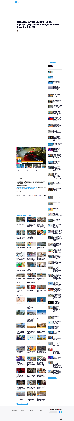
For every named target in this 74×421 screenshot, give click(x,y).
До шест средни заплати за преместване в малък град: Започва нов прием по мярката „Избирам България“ (31, 331)
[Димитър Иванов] (17, 31)
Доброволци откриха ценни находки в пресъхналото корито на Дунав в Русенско (20, 398)
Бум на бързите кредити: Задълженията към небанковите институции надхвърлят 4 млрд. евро (20, 387)
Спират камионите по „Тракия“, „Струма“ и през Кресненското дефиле (41, 352)
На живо (22, 409)
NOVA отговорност (40, 409)
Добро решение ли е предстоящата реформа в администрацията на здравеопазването (31, 363)
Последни (13, 409)
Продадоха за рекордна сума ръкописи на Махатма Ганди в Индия (57, 132)
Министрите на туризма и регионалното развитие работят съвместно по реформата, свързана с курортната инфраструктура (20, 293)
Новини (30, 409)
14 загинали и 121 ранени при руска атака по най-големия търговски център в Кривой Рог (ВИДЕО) (57, 238)
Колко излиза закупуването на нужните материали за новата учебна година (31, 248)
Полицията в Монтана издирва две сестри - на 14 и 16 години (20, 342)
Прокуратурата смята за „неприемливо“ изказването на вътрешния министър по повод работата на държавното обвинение (41, 292)
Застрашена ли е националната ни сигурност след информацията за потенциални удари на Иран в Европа (41, 363)
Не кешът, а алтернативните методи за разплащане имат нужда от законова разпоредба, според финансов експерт (31, 306)
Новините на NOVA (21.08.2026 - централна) (56, 162)
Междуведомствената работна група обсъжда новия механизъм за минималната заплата (41, 375)
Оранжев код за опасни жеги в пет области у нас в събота (41, 269)
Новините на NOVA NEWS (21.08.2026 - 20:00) (57, 144)
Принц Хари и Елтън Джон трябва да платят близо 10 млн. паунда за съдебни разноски (57, 138)
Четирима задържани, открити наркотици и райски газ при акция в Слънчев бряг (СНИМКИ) (31, 375)
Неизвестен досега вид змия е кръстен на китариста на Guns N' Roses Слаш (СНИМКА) (57, 66)
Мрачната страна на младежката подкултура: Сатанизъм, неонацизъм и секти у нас (57, 190)
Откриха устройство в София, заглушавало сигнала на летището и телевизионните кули (31, 259)
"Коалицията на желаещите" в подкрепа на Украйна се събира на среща (57, 284)
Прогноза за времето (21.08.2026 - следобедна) (57, 322)
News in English (40, 411)
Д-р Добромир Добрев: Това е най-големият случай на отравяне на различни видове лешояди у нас (31, 225)
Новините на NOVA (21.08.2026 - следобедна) (56, 332)
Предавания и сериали (24, 411)
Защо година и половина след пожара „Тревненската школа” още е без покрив (31, 387)
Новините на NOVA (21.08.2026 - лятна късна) (56, 82)
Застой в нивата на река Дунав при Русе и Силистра (41, 248)
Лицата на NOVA (23, 410)
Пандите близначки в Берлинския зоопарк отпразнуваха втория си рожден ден (57, 113)
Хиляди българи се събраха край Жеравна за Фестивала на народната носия (31, 237)
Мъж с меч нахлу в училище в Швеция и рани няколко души (56, 317)
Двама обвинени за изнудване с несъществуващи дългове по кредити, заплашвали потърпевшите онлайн (20, 375)
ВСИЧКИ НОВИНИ (52, 378)
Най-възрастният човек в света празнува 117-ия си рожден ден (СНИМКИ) (57, 290)
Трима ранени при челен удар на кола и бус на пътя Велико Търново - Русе (20, 224)
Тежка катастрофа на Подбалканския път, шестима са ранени (20, 317)
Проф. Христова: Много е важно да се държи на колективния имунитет (41, 304)
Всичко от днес (14, 410)
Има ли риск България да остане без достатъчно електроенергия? (20, 258)
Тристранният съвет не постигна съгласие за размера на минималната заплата (20, 269)
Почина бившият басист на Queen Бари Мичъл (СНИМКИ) (57, 302)
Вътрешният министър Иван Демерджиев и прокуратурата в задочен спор (20, 248)
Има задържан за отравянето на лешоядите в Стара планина (20, 352)
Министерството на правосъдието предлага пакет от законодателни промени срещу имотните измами (31, 292)
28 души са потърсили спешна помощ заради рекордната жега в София (41, 259)
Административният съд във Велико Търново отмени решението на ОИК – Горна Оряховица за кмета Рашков (41, 280)
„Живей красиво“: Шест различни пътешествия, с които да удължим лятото (41, 387)
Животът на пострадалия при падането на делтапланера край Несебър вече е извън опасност (20, 331)
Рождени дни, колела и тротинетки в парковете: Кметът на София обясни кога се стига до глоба (41, 331)
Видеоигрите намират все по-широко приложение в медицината (57, 150)
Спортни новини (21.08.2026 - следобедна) (56, 327)
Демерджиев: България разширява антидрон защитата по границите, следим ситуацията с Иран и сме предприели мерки (31, 280)
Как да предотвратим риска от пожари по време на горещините (31, 352)
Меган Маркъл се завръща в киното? (56, 71)
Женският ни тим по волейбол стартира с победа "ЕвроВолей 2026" (57, 126)
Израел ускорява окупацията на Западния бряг (56, 209)
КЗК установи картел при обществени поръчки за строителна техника (41, 342)
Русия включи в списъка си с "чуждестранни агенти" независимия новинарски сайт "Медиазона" (57, 119)
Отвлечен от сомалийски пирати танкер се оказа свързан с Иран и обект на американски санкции (57, 88)
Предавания (31, 410)
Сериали (30, 411)
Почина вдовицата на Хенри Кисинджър (57, 101)
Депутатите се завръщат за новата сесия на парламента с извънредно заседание (20, 237)
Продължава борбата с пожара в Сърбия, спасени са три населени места (57, 344)
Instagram (27, 187)
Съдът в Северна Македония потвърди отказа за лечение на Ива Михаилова (57, 372)
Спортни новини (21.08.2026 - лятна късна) (56, 77)
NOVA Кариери (40, 410)
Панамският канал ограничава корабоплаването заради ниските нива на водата (57, 168)
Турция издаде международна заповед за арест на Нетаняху (57, 338)
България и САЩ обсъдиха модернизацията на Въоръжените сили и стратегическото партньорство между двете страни (41, 225)
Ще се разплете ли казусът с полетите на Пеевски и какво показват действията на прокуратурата (41, 399)
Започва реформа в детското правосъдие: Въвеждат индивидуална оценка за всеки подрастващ (31, 399)
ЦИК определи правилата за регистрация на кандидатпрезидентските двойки (20, 363)
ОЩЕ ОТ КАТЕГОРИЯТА (22, 403)
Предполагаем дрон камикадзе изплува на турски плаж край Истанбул (41, 317)
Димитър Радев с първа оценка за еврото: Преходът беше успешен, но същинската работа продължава (20, 280)
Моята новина (14, 411)
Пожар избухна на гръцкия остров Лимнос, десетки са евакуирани (56, 95)
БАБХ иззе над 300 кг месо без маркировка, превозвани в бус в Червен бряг (31, 269)
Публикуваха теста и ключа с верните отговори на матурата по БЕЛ (20, 304)
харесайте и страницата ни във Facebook (26, 188)
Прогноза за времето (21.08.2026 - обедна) (30, 341)
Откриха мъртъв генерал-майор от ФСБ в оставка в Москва (57, 357)
